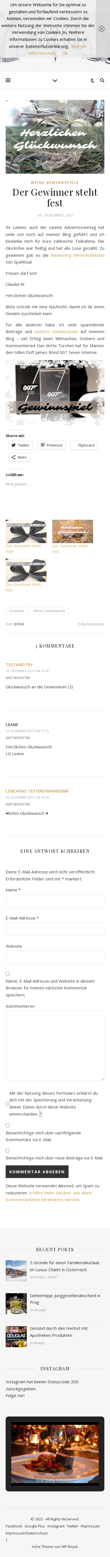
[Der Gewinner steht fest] (72, 531)
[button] (42, 1470)
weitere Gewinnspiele (56, 331)
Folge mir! (15, 1395)
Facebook (14, 1526)
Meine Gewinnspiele (55, 182)
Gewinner (17, 610)
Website (14, 946)
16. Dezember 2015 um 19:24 (27, 797)
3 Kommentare (90, 624)
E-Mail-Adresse (22, 918)
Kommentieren (20, 1006)
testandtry (19, 664)
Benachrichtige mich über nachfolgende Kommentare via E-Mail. (43, 1136)
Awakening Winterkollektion (77, 255)
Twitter (72, 1526)
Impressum (90, 1526)
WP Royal (69, 1546)
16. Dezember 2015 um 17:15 (27, 731)
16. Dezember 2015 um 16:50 (27, 671)
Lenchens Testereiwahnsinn (37, 791)
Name (13, 890)
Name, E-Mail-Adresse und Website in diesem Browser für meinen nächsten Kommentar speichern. (50, 988)
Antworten (18, 677)
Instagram (56, 1526)
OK (65, 53)
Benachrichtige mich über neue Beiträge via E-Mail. (54, 1158)
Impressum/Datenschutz (27, 1533)
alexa (19, 623)
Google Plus (35, 1526)
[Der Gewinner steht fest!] (26, 531)
